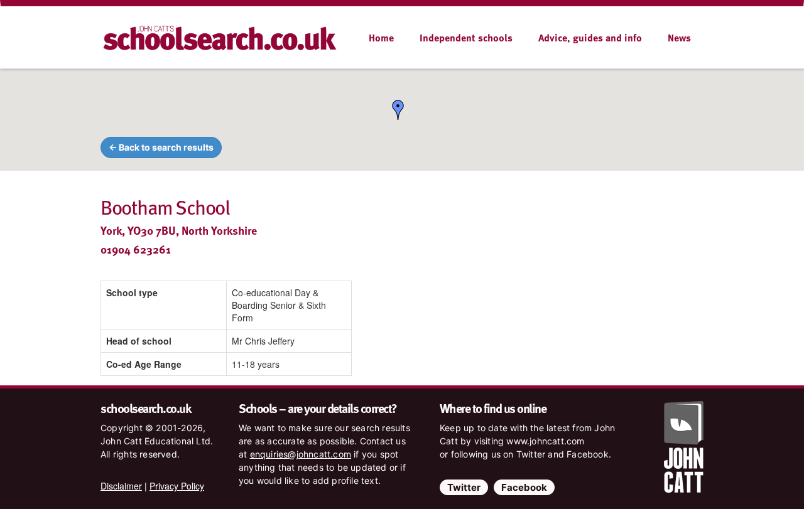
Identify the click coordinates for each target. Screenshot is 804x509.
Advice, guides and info (590, 37)
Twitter (464, 487)
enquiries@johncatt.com (300, 454)
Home (381, 37)
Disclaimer (121, 486)
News (679, 37)
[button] (398, 110)
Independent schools (466, 37)
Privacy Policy (176, 486)
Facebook (524, 487)
